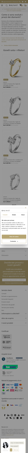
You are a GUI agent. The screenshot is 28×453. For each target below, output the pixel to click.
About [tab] (23, 214)
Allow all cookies (14, 236)
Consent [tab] (5, 214)
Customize (13, 241)
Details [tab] (14, 214)
